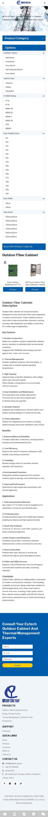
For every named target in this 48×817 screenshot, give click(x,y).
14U (7, 150)
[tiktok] (21, 783)
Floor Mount (10, 65)
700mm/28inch (11, 225)
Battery (8, 87)
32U (7, 186)
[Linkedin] (10, 783)
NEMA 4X (9, 120)
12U (7, 146)
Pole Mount (10, 61)
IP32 (7, 124)
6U (7, 138)
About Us (5, 751)
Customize (6, 747)
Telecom (9, 83)
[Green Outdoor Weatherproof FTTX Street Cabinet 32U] (13, 270)
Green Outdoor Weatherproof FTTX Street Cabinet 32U (13, 283)
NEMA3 (8, 128)
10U (7, 142)
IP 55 (7, 101)
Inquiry (14, 289)
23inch (8, 207)
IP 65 (8, 105)
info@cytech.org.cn (13, 763)
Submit (17, 665)
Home (4, 740)
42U (7, 193)
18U (7, 158)
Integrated (10, 91)
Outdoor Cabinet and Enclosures (14, 710)
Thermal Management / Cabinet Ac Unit (17, 717)
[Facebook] (4, 783)
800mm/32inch (11, 233)
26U (7, 174)
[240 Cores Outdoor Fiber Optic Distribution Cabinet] (35, 270)
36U (7, 189)
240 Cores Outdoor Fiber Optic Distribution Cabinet (35, 283)
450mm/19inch (11, 237)
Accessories (7, 721)
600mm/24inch (11, 217)
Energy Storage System (11, 714)
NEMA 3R (9, 108)
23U (7, 166)
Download (6, 731)
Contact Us (6, 754)
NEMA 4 (9, 116)
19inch (8, 203)
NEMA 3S (9, 112)
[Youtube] (15, 783)
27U (7, 178)
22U (7, 162)
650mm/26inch (11, 221)
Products (5, 744)
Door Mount (10, 73)
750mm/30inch (11, 229)
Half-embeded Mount (14, 69)
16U (7, 154)
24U (7, 170)
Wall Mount (10, 57)
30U (7, 182)
